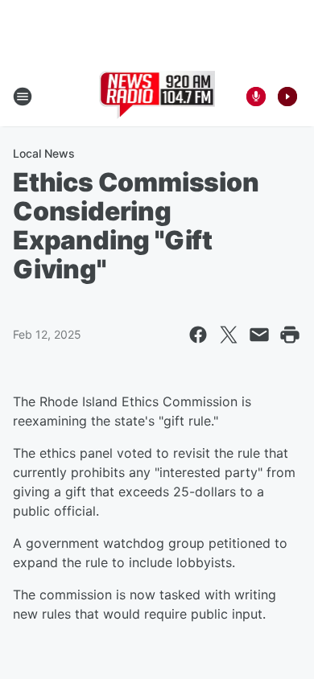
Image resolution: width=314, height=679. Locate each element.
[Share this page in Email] (259, 334)
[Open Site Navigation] (22, 96)
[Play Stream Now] (287, 96)
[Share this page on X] (228, 334)
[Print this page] (290, 334)
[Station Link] (157, 96)
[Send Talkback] (256, 96)
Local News (44, 153)
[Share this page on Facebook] (198, 334)
